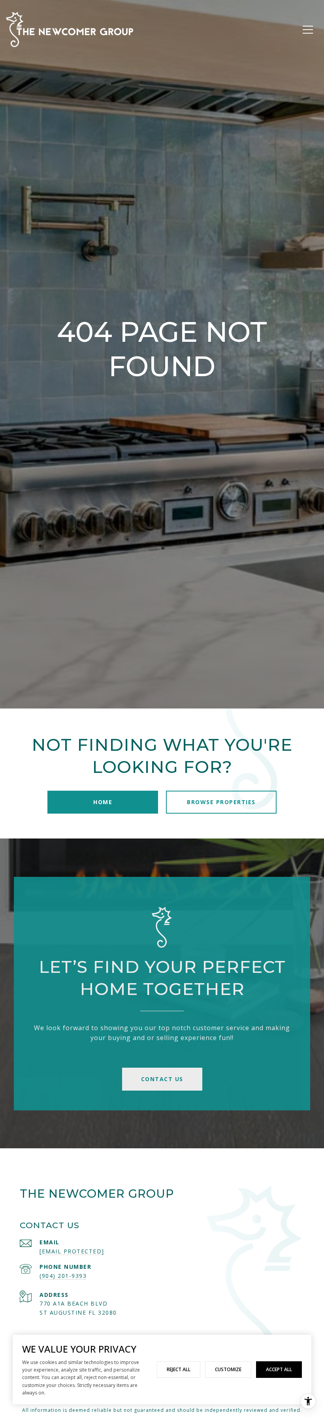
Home (102, 802)
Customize (228, 1369)
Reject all (178, 1369)
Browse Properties (221, 802)
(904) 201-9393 (63, 1275)
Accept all (279, 1369)
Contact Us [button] (162, 1079)
